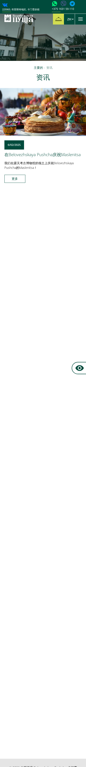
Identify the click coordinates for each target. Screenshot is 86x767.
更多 (15, 178)
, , (20, 9)
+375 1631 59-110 (63, 9)
